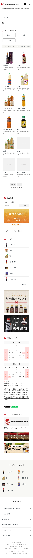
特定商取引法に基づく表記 (10, 524)
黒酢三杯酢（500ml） (8, 129)
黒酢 (24, 35)
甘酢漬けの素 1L (21, 172)
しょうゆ (12, 244)
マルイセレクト (14, 279)
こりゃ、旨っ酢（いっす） (9, 108)
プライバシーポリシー (8, 530)
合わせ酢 (9, 40)
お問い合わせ (6, 535)
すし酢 (18, 86)
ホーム (3, 17)
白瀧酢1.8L (20, 151)
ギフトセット (13, 267)
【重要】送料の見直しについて (11, 508)
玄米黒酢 (5, 172)
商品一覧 (23, 284)
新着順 (28, 46)
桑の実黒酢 (5, 65)
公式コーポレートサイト (17, 551)
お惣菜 (11, 273)
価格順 (23, 46)
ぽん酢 (18, 65)
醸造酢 (9, 35)
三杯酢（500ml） (21, 108)
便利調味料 (12, 262)
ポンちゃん (20, 129)
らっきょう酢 (6, 86)
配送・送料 (5, 519)
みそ (10, 250)
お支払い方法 (6, 514)
